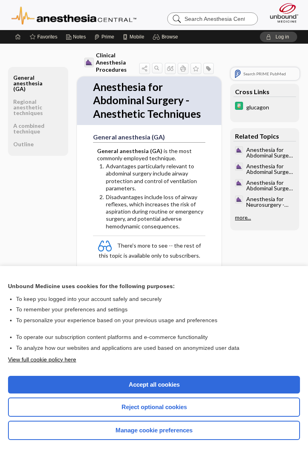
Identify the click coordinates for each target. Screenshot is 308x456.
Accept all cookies (154, 384)
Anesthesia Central (74, 15)
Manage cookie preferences (154, 430)
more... (243, 217)
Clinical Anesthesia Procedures (111, 62)
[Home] (18, 37)
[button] (166, 37)
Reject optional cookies (154, 407)
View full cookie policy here (42, 359)
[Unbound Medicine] (281, 13)
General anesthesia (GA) (28, 83)
